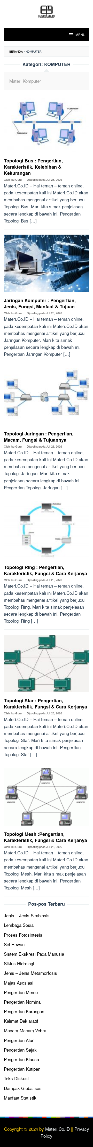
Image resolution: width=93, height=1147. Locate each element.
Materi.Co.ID (57, 1129)
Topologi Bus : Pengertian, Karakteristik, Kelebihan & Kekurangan (33, 166)
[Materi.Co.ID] (46, 10)
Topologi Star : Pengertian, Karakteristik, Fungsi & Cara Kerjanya (45, 703)
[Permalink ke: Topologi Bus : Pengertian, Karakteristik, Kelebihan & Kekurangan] (46, 125)
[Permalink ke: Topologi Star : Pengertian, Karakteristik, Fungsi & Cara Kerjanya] (46, 665)
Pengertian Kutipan (22, 1069)
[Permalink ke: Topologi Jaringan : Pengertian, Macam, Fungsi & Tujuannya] (46, 398)
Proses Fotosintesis (23, 934)
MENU (80, 34)
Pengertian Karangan (24, 1011)
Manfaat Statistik (20, 1097)
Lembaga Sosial (19, 925)
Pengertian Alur (19, 1040)
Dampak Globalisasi (23, 1088)
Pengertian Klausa (21, 1059)
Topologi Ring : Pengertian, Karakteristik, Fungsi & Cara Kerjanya (45, 570)
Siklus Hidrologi (19, 963)
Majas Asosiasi (18, 982)
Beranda (16, 51)
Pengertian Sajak (20, 1049)
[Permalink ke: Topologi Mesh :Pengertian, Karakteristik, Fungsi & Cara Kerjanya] (46, 799)
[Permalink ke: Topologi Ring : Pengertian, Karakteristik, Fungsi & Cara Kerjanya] (46, 532)
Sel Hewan (14, 944)
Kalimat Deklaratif (21, 1021)
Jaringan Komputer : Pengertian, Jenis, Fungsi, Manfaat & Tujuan (40, 303)
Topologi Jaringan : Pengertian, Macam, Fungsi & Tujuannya (38, 436)
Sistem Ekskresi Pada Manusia (34, 954)
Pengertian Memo (21, 992)
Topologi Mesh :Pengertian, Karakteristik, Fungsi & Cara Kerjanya (45, 837)
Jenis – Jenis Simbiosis (27, 915)
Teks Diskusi (16, 1078)
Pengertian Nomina (22, 1002)
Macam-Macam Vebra (25, 1030)
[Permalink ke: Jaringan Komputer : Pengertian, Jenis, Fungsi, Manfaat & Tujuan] (46, 265)
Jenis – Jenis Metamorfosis (30, 973)
